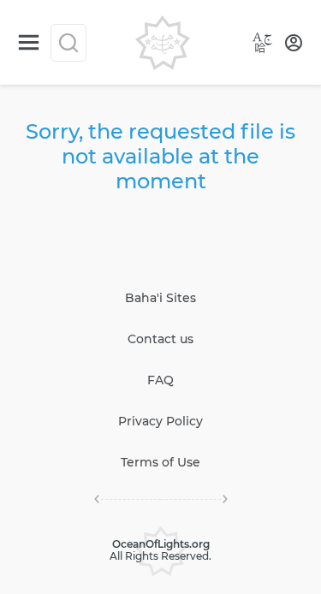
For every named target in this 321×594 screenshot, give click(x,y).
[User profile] (293, 42)
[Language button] (262, 42)
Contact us (160, 339)
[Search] (68, 43)
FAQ (160, 380)
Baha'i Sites (160, 298)
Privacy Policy (160, 421)
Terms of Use (160, 462)
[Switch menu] (29, 42)
